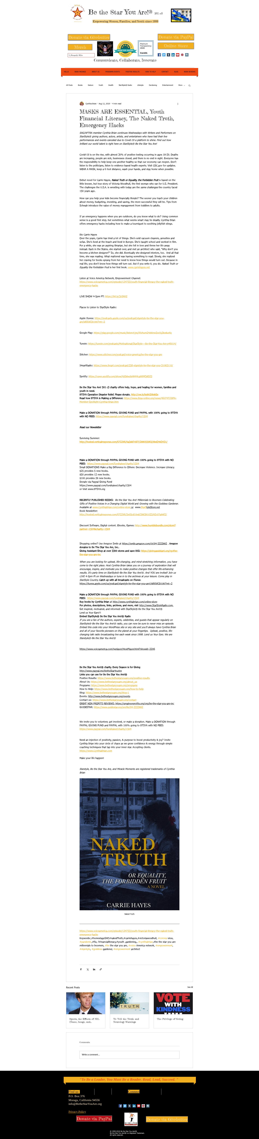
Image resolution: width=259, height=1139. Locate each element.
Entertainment (167, 85)
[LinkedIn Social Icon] (173, 54)
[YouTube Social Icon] (177, 54)
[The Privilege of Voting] (173, 1003)
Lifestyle (140, 85)
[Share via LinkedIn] (94, 969)
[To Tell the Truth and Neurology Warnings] (129, 1003)
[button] (189, 85)
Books (80, 85)
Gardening (153, 85)
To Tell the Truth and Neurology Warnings (126, 1020)
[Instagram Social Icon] (186, 54)
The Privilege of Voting (170, 1018)
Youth (101, 85)
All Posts (69, 85)
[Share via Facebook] (81, 969)
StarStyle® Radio (125, 85)
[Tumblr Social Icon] (168, 54)
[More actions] (177, 103)
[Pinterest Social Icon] (182, 54)
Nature (90, 85)
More (180, 85)
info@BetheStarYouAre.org (85, 1103)
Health (110, 85)
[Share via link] (100, 969)
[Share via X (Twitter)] (87, 969)
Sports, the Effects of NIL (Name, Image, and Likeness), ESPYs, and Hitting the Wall (84, 1020)
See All (190, 987)
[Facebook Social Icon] (159, 54)
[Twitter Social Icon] (164, 54)
